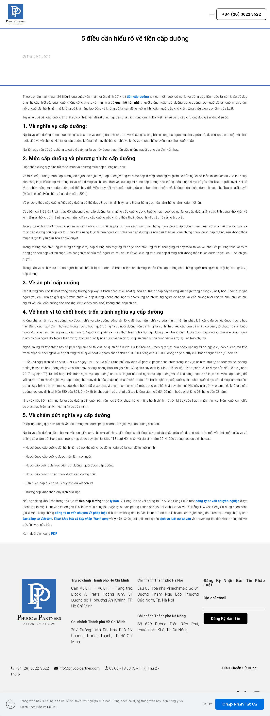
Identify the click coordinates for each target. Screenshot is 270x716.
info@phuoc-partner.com (79, 668)
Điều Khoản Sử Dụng (239, 668)
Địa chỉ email (215, 598)
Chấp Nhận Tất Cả (239, 704)
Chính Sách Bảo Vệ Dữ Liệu (38, 707)
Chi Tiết (207, 704)
